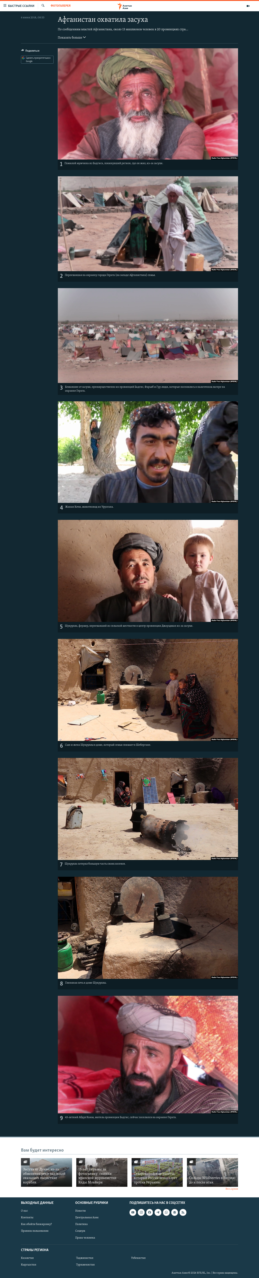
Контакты (27, 1217)
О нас (24, 1211)
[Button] (30, 51)
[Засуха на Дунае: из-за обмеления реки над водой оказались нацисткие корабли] (46, 1172)
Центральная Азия (86, 1217)
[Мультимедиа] (248, 6)
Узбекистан (138, 1258)
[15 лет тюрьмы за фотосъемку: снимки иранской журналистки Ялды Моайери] (101, 1172)
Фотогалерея (60, 6)
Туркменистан (85, 1264)
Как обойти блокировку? (36, 1224)
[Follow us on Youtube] (133, 1212)
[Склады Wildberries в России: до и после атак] (212, 1172)
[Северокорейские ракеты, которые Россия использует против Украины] (157, 1172)
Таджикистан (84, 1258)
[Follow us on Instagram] (141, 1212)
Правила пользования (34, 1231)
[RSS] (183, 1212)
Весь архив (232, 1189)
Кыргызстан (28, 1264)
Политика (81, 1224)
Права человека (85, 1237)
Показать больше (70, 37)
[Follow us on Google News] (174, 1212)
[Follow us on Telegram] (158, 1212)
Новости (80, 1211)
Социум (80, 1231)
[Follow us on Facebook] (149, 1212)
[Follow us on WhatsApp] (166, 1212)
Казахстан (27, 1258)
